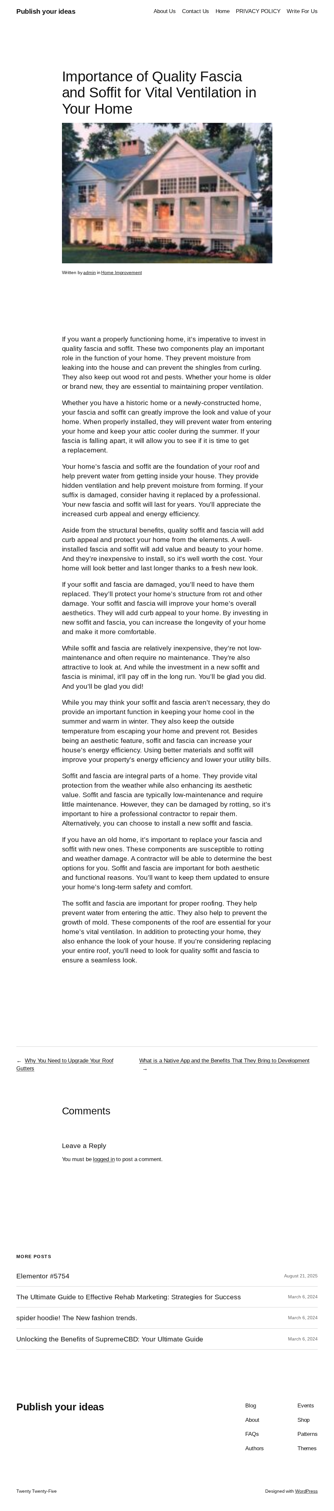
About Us (165, 11)
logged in (103, 1159)
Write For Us (302, 11)
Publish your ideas (45, 11)
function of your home (127, 358)
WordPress (306, 1491)
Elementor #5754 (42, 1276)
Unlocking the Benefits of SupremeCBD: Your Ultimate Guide (109, 1339)
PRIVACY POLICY (258, 11)
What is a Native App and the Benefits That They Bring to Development (224, 1060)
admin (89, 272)
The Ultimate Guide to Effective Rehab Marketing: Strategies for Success (128, 1297)
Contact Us (195, 11)
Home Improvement (121, 272)
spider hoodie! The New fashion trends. (76, 1318)
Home (223, 11)
